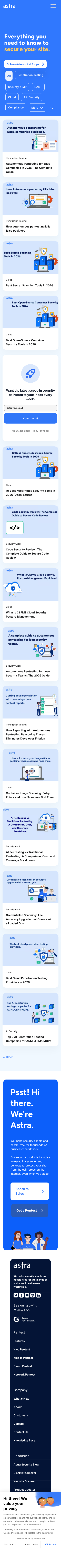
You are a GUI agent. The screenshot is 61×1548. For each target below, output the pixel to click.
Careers (19, 1423)
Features (19, 1341)
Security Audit (17, 87)
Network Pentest (24, 1374)
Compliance (16, 107)
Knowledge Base (24, 1440)
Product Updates (25, 1489)
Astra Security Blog (26, 1464)
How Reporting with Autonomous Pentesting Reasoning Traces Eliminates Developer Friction (28, 734)
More (34, 107)
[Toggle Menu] (53, 6)
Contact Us (21, 1432)
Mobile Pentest (23, 1357)
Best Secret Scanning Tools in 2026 (29, 285)
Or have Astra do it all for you (23, 64)
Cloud (12, 97)
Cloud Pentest (23, 1366)
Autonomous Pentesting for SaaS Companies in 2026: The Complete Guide (29, 168)
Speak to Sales (22, 1191)
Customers (21, 1415)
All (9, 76)
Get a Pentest (26, 1210)
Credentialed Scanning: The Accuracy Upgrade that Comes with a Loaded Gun (29, 919)
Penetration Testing (30, 75)
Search (51, 107)
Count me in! (30, 418)
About (18, 1407)
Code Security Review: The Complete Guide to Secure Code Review (27, 553)
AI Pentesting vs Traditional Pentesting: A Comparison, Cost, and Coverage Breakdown (30, 856)
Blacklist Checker (25, 1473)
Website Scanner (24, 1481)
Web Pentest (22, 1349)
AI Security (11, 1031)
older (8, 1057)
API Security (31, 97)
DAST (38, 87)
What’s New (21, 1398)
